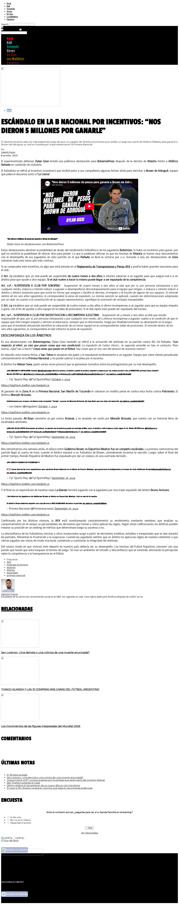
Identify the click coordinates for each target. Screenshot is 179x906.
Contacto (12, 871)
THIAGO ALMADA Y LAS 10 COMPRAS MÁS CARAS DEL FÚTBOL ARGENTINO (50, 689)
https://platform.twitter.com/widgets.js (25, 385)
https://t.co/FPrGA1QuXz (73, 374)
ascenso (11, 567)
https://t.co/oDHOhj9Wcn (47, 374)
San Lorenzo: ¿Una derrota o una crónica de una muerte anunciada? (45, 652)
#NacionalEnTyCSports (93, 374)
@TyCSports (28, 374)
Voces (9, 12)
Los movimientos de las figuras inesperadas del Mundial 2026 (40, 726)
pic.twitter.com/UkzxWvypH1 (19, 473)
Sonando (11, 9)
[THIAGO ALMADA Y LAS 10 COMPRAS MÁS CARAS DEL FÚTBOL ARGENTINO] (20, 683)
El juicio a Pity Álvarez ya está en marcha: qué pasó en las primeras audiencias (49, 788)
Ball (8, 6)
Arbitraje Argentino (17, 564)
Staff (9, 868)
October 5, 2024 (60, 379)
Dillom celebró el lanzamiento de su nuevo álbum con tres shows (43, 785)
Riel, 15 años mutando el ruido (23, 782)
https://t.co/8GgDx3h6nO (45, 432)
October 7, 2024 (47, 406)
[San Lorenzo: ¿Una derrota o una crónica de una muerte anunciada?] (20, 647)
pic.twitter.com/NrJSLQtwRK (118, 374)
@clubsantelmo (45, 370)
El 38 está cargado (17, 775)
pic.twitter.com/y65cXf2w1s (95, 503)
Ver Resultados (89, 833)
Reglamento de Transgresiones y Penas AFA (103, 266)
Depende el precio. (20, 823)
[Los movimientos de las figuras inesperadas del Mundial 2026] (20, 720)
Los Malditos (12, 17)
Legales (11, 866)
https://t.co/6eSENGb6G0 (18, 432)
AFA (9, 562)
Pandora (10, 20)
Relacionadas (17, 609)
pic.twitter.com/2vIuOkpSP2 (132, 401)
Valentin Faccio (8, 152)
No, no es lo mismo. (20, 820)
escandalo (12, 572)
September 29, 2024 (63, 437)
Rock (9, 4)
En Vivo (10, 14)
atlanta (11, 570)
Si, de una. (15, 817)
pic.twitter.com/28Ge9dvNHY (93, 432)
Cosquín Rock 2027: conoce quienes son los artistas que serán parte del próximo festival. (56, 780)
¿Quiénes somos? (16, 863)
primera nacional (16, 575)
